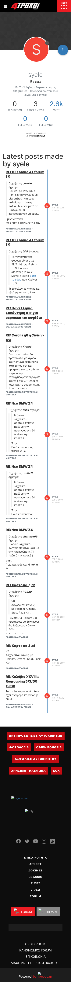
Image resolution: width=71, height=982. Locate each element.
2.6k (56, 104)
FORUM (35, 896)
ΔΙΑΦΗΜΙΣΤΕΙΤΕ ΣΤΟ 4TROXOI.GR (35, 963)
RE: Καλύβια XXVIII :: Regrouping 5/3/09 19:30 (22, 681)
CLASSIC (35, 876)
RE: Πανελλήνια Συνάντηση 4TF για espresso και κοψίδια (24, 313)
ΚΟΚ (56, 770)
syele (55, 205)
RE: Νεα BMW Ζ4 (19, 403)
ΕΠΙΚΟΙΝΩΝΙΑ (36, 956)
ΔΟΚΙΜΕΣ (35, 870)
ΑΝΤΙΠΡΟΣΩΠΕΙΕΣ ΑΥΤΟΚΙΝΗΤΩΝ (35, 736)
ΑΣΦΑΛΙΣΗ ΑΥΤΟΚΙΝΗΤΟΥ (35, 759)
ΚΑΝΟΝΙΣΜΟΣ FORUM (35, 950)
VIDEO (35, 889)
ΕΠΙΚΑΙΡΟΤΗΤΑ (35, 857)
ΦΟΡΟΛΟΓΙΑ (19, 747)
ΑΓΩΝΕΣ (35, 864)
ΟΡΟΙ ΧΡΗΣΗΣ (35, 944)
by (27, 976)
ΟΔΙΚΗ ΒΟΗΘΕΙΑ (49, 747)
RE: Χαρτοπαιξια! (20, 585)
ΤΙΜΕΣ (35, 883)
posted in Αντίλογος (17, 637)
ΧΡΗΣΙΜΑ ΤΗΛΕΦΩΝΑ (28, 770)
